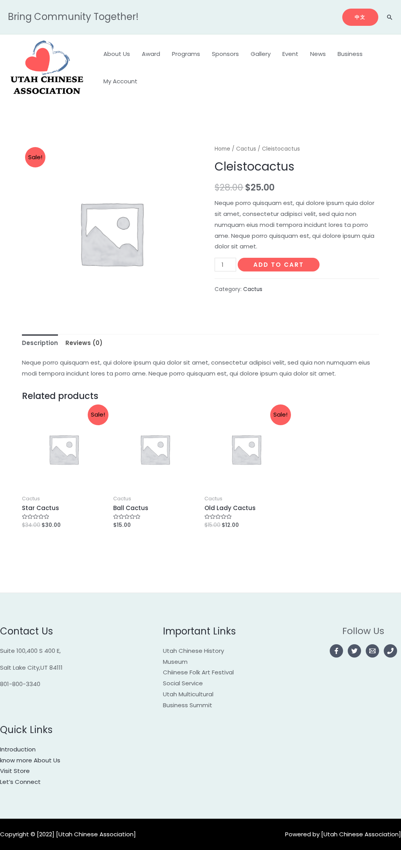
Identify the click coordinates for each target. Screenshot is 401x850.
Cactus (246, 149)
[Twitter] (354, 651)
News (318, 54)
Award (151, 54)
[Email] (372, 651)
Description (40, 343)
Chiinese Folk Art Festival (198, 672)
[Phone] (390, 651)
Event (290, 54)
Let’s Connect (20, 782)
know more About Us (30, 760)
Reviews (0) (84, 343)
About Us (116, 54)
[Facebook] (336, 651)
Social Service (183, 683)
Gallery (261, 54)
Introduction (18, 749)
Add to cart (278, 265)
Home (222, 149)
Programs (186, 54)
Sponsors (225, 54)
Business (350, 54)
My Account (120, 81)
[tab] (40, 342)
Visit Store (15, 771)
